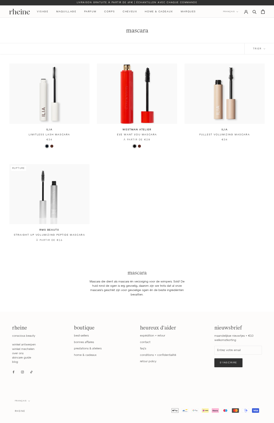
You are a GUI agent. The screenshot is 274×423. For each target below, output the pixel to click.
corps (109, 11)
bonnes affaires (84, 342)
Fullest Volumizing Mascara (224, 134)
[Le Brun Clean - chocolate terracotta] (139, 146)
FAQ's (143, 348)
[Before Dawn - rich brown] (51, 146)
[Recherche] (254, 12)
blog (15, 362)
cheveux (130, 11)
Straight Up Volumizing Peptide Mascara (49, 235)
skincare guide (21, 357)
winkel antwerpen (24, 344)
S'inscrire (228, 362)
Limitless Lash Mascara (49, 134)
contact (145, 342)
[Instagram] (22, 372)
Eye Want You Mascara (137, 134)
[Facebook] (13, 372)
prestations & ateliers (88, 348)
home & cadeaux (159, 11)
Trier (258, 49)
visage (42, 11)
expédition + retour (152, 335)
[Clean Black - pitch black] (134, 146)
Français (229, 11)
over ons (17, 353)
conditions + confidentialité (158, 355)
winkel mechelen (23, 349)
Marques (188, 11)
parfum (90, 11)
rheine (20, 411)
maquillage (66, 11)
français (21, 401)
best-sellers (81, 335)
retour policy (148, 361)
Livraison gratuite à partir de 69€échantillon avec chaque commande (137, 2)
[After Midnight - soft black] (46, 146)
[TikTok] (31, 372)
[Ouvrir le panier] (263, 12)
